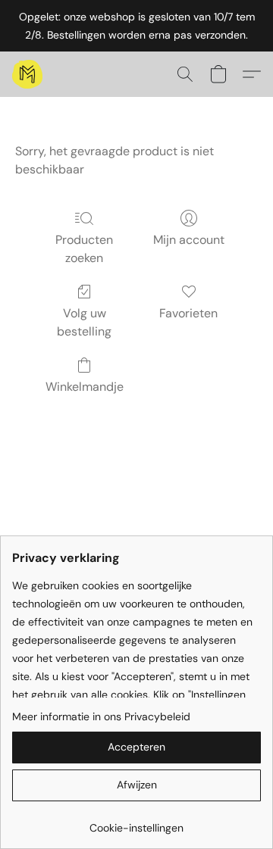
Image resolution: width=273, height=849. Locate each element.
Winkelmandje (85, 387)
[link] (136, 822)
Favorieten (188, 313)
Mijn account (188, 240)
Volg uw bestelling (84, 322)
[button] (28, 74)
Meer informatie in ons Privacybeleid (101, 716)
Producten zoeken (84, 249)
